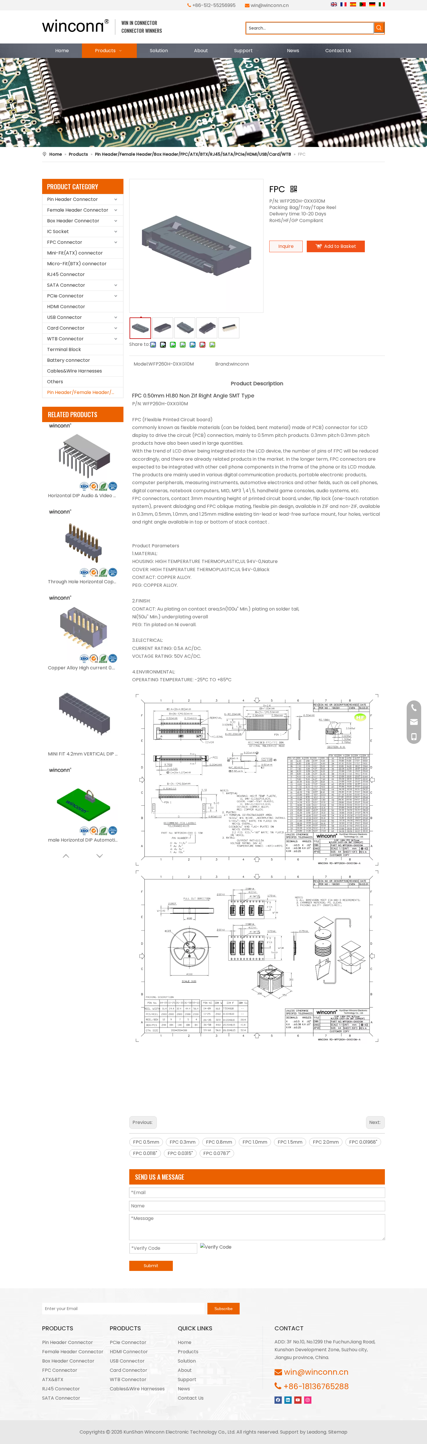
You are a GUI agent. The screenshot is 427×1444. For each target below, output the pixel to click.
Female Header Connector (77, 210)
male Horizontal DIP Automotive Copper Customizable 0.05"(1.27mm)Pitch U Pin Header (83, 840)
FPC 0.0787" (216, 1153)
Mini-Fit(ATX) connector (75, 253)
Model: (141, 364)
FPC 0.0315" (180, 1153)
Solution (187, 1361)
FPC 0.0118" (145, 1153)
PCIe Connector (65, 296)
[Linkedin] (288, 1400)
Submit (151, 1266)
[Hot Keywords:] (379, 27)
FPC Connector (64, 242)
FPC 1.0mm (255, 1142)
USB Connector (64, 317)
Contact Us (191, 1398)
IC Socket (58, 231)
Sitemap (337, 1432)
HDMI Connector (66, 306)
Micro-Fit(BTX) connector (77, 263)
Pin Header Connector (72, 199)
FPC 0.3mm (182, 1142)
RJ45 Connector (66, 274)
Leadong (316, 1432)
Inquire (286, 246)
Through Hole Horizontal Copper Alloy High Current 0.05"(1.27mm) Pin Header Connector (83, 581)
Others (55, 381)
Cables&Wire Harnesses (74, 371)
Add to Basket (340, 246)
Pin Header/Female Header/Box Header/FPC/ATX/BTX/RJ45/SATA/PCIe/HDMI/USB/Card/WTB (85, 392)
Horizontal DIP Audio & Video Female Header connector (83, 495)
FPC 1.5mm (290, 1142)
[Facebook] (278, 1400)
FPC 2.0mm (326, 1142)
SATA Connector (66, 285)
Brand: (222, 364)
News (184, 1388)
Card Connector (66, 328)
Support (187, 1379)
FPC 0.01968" (363, 1142)
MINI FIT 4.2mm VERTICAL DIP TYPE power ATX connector (83, 754)
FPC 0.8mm (219, 1142)
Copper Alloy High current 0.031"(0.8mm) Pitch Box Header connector (83, 667)
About (185, 1370)
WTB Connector (65, 338)
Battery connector (68, 360)
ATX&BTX (52, 1379)
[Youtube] (298, 1400)
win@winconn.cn (270, 5)
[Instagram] (307, 1400)
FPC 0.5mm (146, 1142)
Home (184, 1342)
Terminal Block (64, 349)
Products (188, 1351)
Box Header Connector (73, 220)
